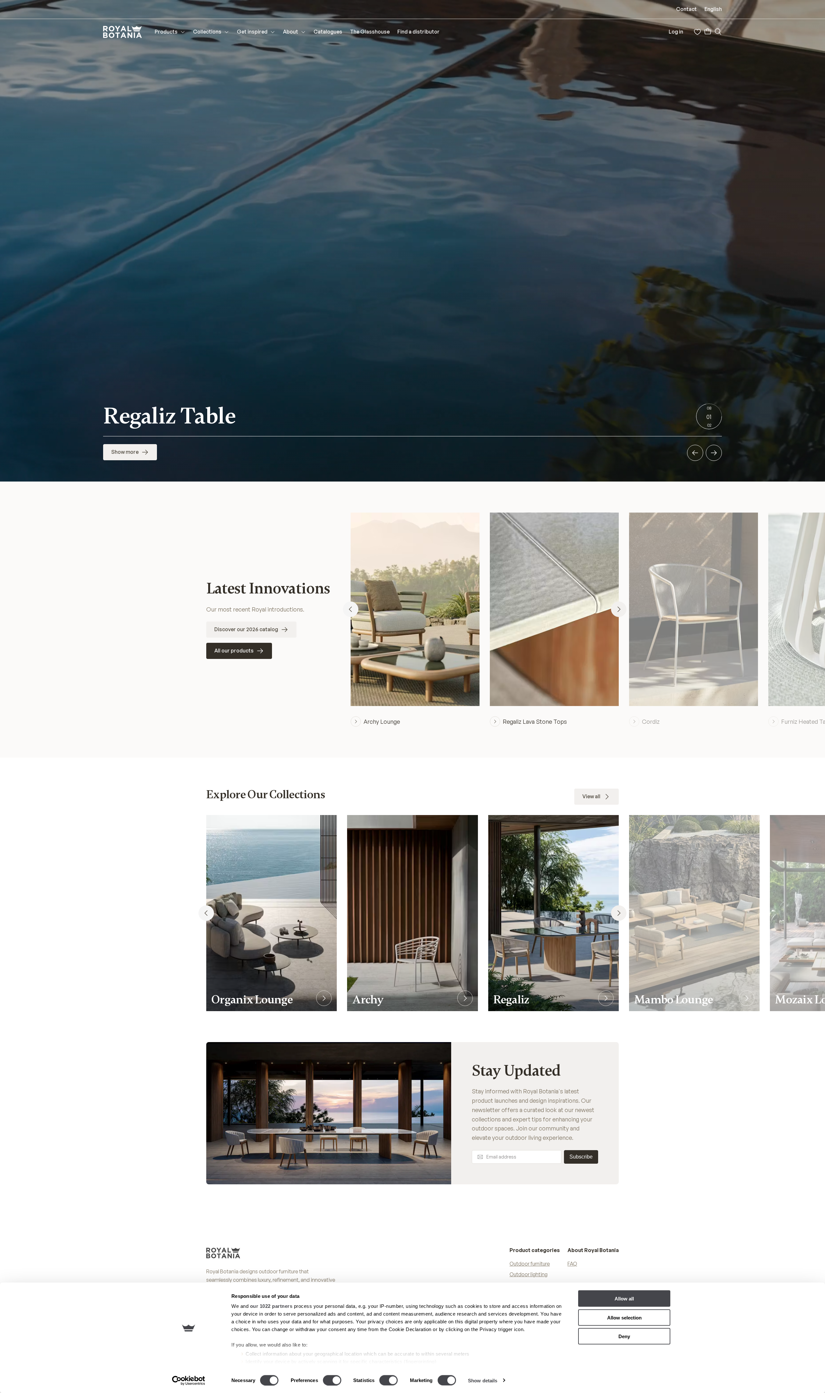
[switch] (332, 1380)
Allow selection (624, 1317)
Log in (676, 31)
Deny (624, 1336)
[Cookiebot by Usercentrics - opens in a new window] (188, 1380)
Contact (686, 9)
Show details (482, 1380)
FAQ (572, 1263)
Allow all (624, 1298)
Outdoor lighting (529, 1274)
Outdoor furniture (530, 1263)
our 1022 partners (271, 1306)
